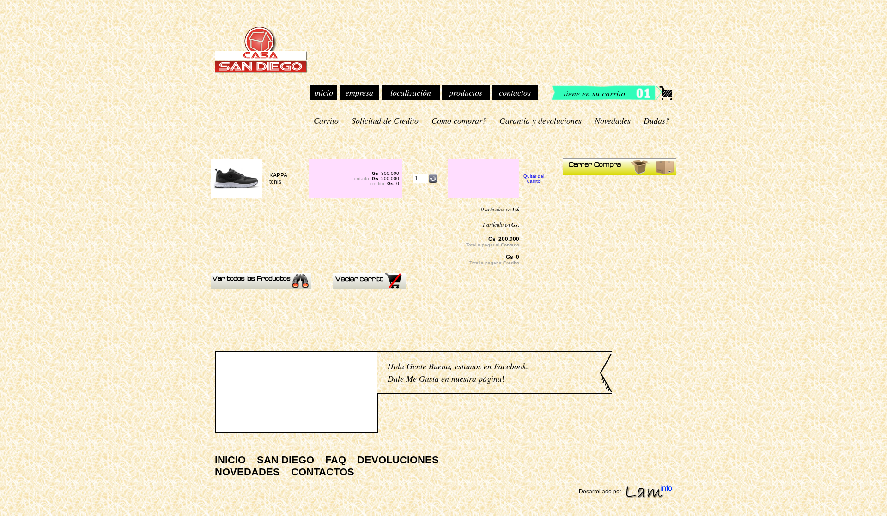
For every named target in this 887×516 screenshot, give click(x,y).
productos (465, 92)
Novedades (612, 120)
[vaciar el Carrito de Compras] (369, 287)
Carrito (326, 120)
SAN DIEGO (285, 460)
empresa (359, 92)
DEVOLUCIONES (398, 460)
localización (410, 92)
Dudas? (656, 120)
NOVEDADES (247, 472)
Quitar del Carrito (533, 179)
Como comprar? (459, 120)
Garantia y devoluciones (540, 120)
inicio (323, 92)
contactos (515, 92)
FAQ (335, 460)
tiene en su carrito (594, 93)
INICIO (230, 460)
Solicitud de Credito (385, 120)
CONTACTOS (322, 472)
